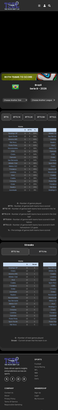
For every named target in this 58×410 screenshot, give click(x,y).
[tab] (6, 117)
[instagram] (18, 379)
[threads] (24, 379)
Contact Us (8, 393)
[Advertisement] (29, 41)
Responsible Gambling (13, 405)
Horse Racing (40, 367)
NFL (36, 370)
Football (38, 364)
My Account (39, 399)
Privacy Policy (9, 399)
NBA (36, 373)
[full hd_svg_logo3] (11, 2)
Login (37, 396)
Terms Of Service (11, 402)
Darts (37, 379)
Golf (36, 376)
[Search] (51, 6)
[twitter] (6, 379)
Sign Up (38, 393)
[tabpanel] (29, 160)
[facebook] (12, 379)
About (6, 396)
